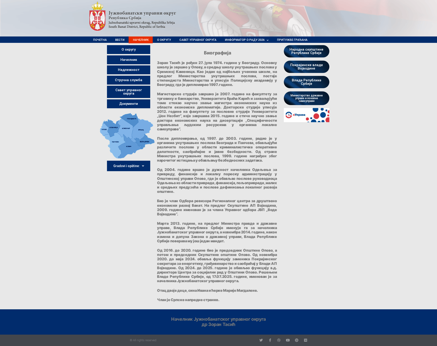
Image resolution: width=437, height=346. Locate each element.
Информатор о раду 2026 (244, 39)
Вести (119, 39)
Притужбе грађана (292, 39)
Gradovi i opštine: (126, 166)
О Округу (164, 39)
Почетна (100, 39)
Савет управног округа (197, 39)
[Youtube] (288, 340)
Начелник (141, 39)
